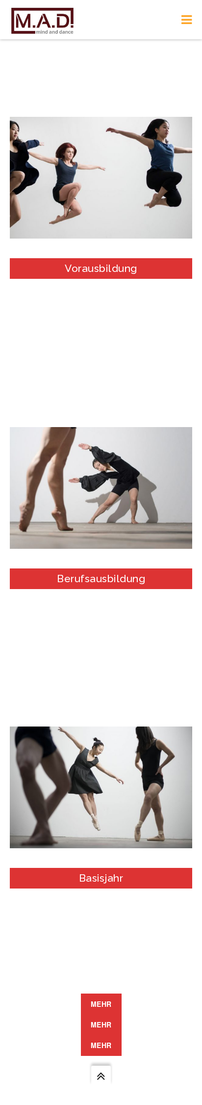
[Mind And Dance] (42, 20)
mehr (101, 1004)
